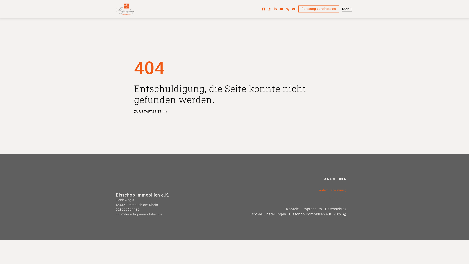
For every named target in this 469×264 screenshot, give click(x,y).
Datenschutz (336, 209)
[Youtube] (281, 9)
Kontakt (293, 209)
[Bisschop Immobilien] (125, 9)
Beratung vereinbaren (319, 9)
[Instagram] (269, 9)
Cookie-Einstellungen (268, 214)
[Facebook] (263, 9)
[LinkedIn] (275, 9)
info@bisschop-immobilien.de (139, 214)
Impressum (312, 209)
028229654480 (128, 209)
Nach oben (336, 179)
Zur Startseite (148, 111)
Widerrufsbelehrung (333, 190)
